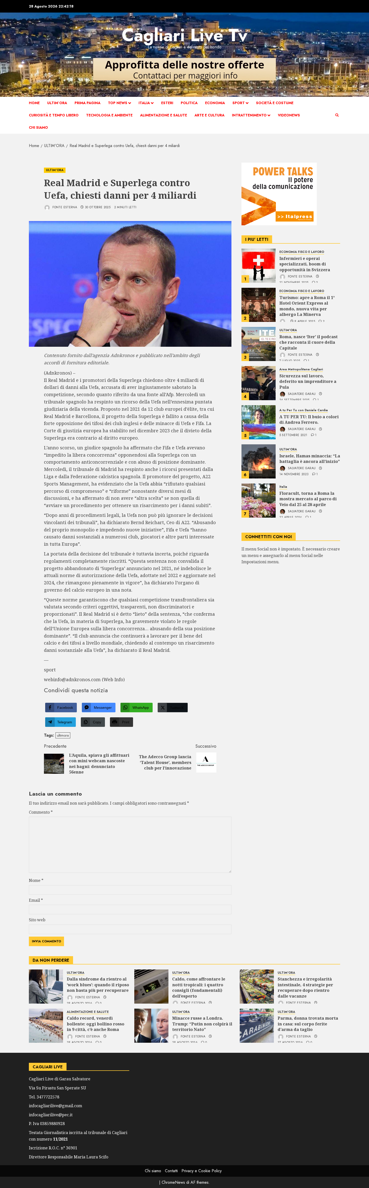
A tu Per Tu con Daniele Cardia (303, 410)
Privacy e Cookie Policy (201, 1171)
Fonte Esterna (64, 207)
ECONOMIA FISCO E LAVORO (301, 252)
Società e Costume (274, 102)
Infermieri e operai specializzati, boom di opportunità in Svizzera (304, 264)
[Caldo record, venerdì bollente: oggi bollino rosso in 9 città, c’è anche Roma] (46, 1026)
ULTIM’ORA (57, 102)
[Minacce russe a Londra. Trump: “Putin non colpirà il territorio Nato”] (151, 1026)
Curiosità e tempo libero (54, 115)
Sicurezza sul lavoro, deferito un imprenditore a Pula (307, 381)
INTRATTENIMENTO (249, 115)
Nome (36, 880)
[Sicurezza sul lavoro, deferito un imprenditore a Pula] (258, 383)
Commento (41, 812)
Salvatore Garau (301, 394)
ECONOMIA (215, 102)
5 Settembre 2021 (293, 435)
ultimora (63, 735)
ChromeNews (173, 1182)
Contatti (171, 1171)
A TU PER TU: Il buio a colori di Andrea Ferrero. (309, 419)
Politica (189, 102)
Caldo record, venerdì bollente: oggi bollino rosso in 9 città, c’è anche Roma (95, 1023)
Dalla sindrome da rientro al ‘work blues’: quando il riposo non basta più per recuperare (98, 984)
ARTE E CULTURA (209, 115)
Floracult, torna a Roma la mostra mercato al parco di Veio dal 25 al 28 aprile (308, 499)
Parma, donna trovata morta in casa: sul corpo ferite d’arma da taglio (308, 1023)
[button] (337, 115)
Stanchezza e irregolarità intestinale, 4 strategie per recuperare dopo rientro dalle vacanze (305, 987)
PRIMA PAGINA (87, 102)
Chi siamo (38, 127)
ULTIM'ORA (55, 170)
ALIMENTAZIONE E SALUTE (163, 115)
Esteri (167, 102)
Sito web (37, 920)
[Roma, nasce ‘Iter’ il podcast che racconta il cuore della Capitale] (258, 344)
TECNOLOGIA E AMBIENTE (109, 115)
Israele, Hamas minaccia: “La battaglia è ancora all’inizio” (309, 458)
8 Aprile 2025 (304, 322)
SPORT (238, 102)
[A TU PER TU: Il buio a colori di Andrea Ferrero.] (258, 422)
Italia (144, 102)
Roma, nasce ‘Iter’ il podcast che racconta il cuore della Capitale (308, 342)
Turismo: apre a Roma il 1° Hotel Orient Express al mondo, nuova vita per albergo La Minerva (307, 306)
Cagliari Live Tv (185, 35)
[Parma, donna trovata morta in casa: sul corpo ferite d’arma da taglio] (257, 1026)
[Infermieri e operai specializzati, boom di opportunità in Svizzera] (258, 266)
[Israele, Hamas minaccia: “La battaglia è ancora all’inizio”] (258, 461)
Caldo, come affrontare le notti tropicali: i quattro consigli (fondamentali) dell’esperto (198, 987)
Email (36, 900)
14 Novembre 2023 (294, 474)
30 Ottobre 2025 (97, 207)
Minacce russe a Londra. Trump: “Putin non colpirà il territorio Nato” (202, 1023)
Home (34, 102)
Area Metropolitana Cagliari (301, 369)
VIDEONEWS (289, 115)
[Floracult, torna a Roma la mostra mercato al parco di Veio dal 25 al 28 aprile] (258, 500)
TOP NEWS (117, 102)
